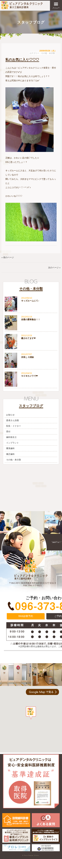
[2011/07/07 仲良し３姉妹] (31, 367)
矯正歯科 (10, 454)
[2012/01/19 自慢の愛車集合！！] (31, 329)
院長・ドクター (13, 426)
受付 (8, 431)
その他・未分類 (48, 53)
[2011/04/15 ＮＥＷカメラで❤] (31, 386)
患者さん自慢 (12, 420)
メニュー (56, 8)
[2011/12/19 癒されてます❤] (31, 348)
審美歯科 (10, 448)
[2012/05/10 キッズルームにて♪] (31, 311)
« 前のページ (8, 257)
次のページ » (54, 267)
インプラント (12, 443)
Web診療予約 (25, 616)
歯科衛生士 (11, 437)
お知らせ (10, 415)
